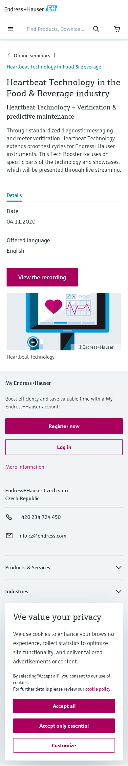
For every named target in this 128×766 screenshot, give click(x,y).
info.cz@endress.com (42, 535)
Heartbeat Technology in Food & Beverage (54, 66)
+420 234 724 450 (39, 517)
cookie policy (97, 689)
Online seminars (32, 55)
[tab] (64, 195)
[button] (64, 426)
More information (24, 466)
